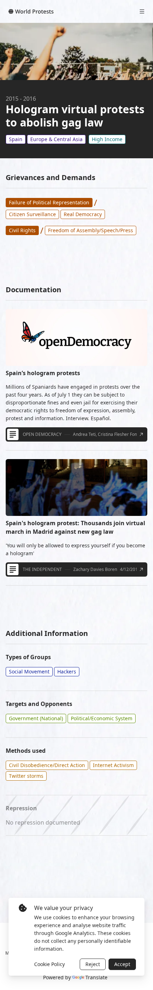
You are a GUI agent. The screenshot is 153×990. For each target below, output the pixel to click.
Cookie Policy (49, 964)
